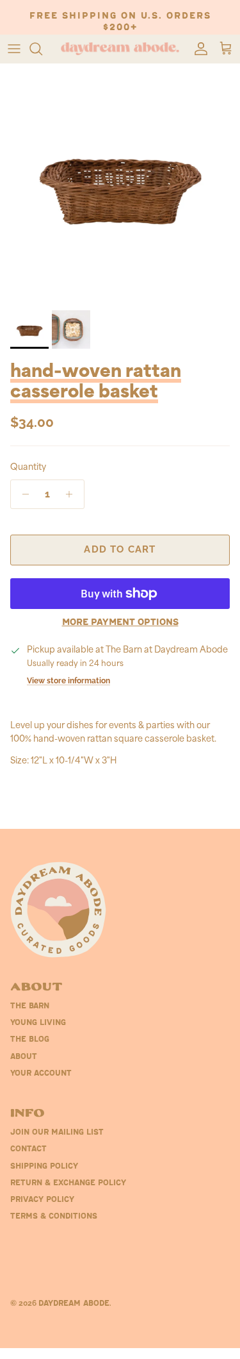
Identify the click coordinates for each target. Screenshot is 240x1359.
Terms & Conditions (53, 1217)
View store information (68, 680)
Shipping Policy (44, 1167)
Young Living (38, 1023)
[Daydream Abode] (120, 49)
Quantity (28, 467)
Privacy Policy (42, 1200)
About (23, 1057)
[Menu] (14, 49)
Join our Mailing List (57, 1133)
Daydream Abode (73, 1304)
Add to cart (120, 549)
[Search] (42, 49)
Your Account (41, 1074)
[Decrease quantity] (22, 494)
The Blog (29, 1040)
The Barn (29, 1006)
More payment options (120, 623)
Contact (28, 1149)
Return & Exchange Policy (68, 1183)
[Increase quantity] (72, 494)
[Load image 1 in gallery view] (120, 183)
